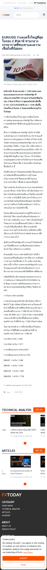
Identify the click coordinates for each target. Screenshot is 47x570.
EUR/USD (18, 392)
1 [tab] (18, 443)
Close (23, 565)
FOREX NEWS (7, 506)
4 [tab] (28, 443)
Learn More (28, 552)
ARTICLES (6, 512)
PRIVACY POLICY (9, 529)
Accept (23, 558)
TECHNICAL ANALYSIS (11, 509)
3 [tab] (25, 443)
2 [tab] (22, 443)
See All (39, 410)
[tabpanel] (23, 428)
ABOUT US (6, 526)
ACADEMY (6, 515)
